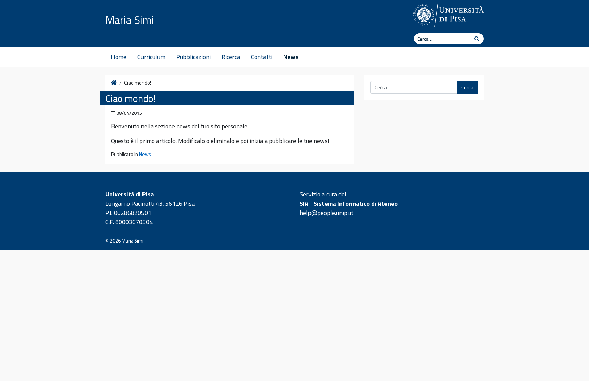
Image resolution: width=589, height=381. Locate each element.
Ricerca (231, 56)
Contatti (261, 56)
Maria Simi (129, 20)
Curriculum (151, 56)
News (291, 56)
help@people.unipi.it (326, 212)
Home (118, 56)
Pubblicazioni (193, 56)
